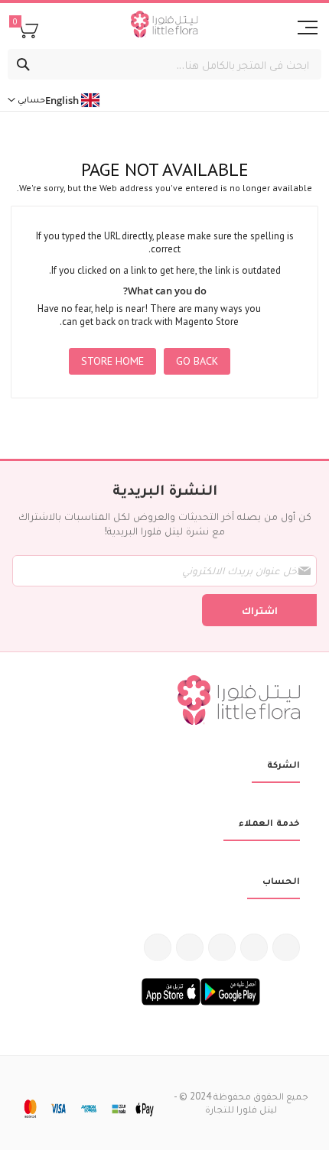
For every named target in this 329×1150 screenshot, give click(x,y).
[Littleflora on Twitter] (254, 947)
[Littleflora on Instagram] (222, 947)
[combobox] (164, 64)
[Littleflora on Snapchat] (157, 947)
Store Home (112, 361)
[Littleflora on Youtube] (190, 947)
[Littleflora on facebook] (286, 947)
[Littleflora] (164, 26)
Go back (197, 361)
